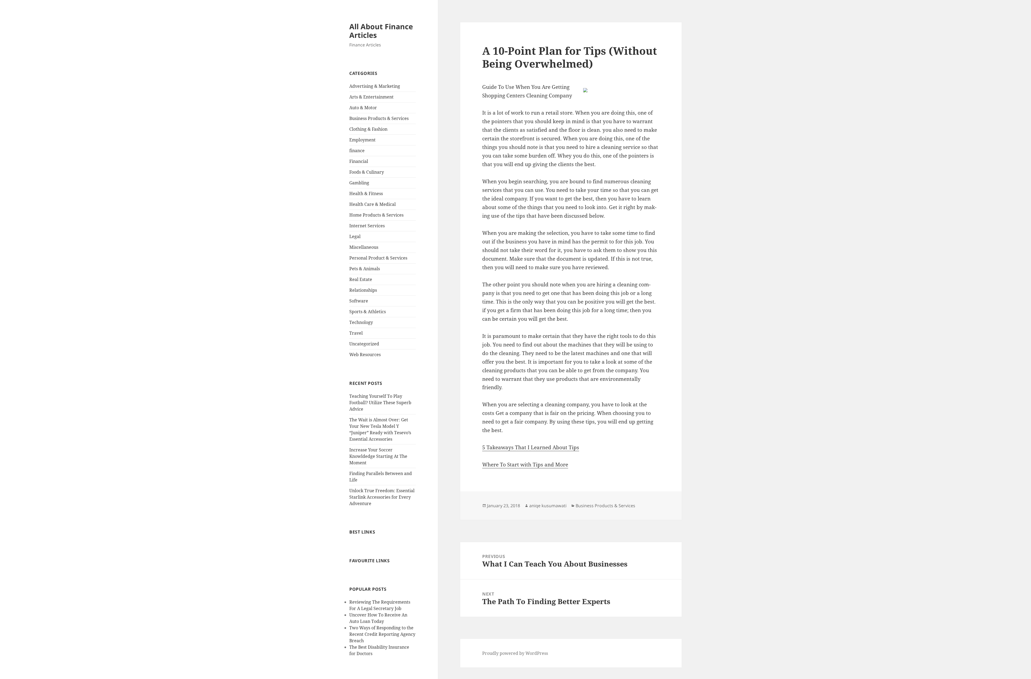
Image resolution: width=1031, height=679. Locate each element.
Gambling (359, 183)
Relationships (363, 290)
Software (358, 301)
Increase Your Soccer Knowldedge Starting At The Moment (378, 456)
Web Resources (365, 354)
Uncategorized (364, 344)
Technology (361, 322)
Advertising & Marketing (374, 86)
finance (357, 151)
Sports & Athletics (367, 312)
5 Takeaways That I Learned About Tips (530, 447)
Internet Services (367, 226)
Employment (362, 140)
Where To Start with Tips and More (525, 464)
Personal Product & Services (378, 258)
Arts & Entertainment (371, 97)
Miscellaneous (363, 247)
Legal (355, 236)
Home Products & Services (376, 215)
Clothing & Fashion (368, 129)
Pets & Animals (364, 269)
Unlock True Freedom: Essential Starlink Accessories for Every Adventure (382, 497)
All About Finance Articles (381, 30)
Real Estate (360, 279)
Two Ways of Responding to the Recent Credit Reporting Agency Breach (382, 634)
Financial (358, 161)
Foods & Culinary (366, 172)
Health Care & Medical (372, 204)
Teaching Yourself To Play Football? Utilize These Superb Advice (380, 402)
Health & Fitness (366, 193)
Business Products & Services (379, 118)
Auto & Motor (363, 108)
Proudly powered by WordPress (515, 653)
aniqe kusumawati (548, 506)
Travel (356, 333)
